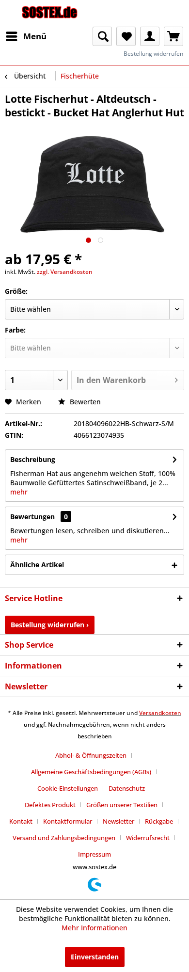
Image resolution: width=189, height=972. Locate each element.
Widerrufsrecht (148, 837)
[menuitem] (25, 36)
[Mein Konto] (149, 36)
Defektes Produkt (50, 804)
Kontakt (20, 821)
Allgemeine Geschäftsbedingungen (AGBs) (91, 771)
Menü (35, 36)
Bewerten (84, 401)
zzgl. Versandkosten (65, 272)
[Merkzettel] (126, 36)
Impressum (94, 854)
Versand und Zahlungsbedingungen (64, 837)
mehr (19, 491)
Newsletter (118, 821)
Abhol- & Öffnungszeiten (90, 755)
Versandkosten (160, 713)
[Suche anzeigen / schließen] (102, 36)
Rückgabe (159, 821)
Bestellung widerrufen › (50, 624)
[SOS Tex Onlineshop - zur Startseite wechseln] (49, 13)
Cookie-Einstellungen (67, 788)
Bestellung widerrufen (153, 53)
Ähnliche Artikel (37, 564)
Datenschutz (127, 788)
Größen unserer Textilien (122, 804)
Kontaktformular (67, 821)
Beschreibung (32, 459)
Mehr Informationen (94, 927)
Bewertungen (32, 516)
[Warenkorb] (173, 36)
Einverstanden (95, 956)
